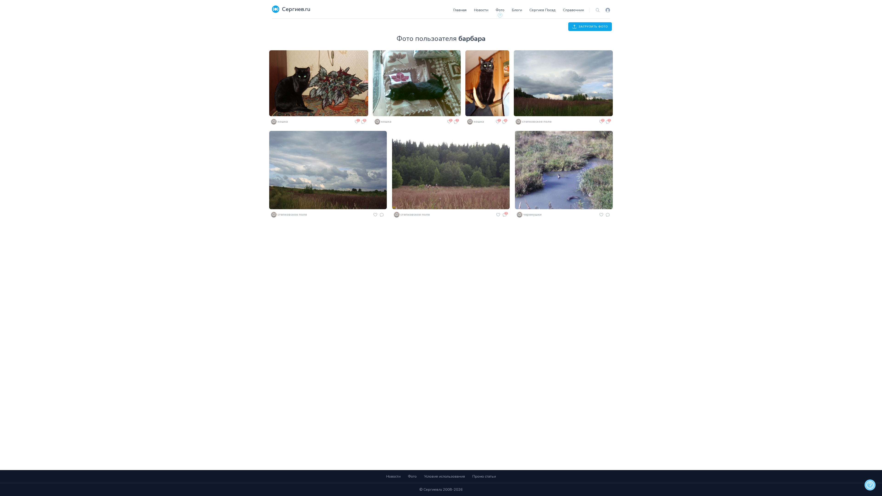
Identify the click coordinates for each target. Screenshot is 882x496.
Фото (500, 10)
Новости (481, 10)
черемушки (532, 214)
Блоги (517, 10)
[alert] (870, 484)
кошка (282, 121)
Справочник (573, 10)
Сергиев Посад (542, 10)
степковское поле (536, 121)
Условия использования (444, 476)
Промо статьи (484, 476)
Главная (459, 10)
